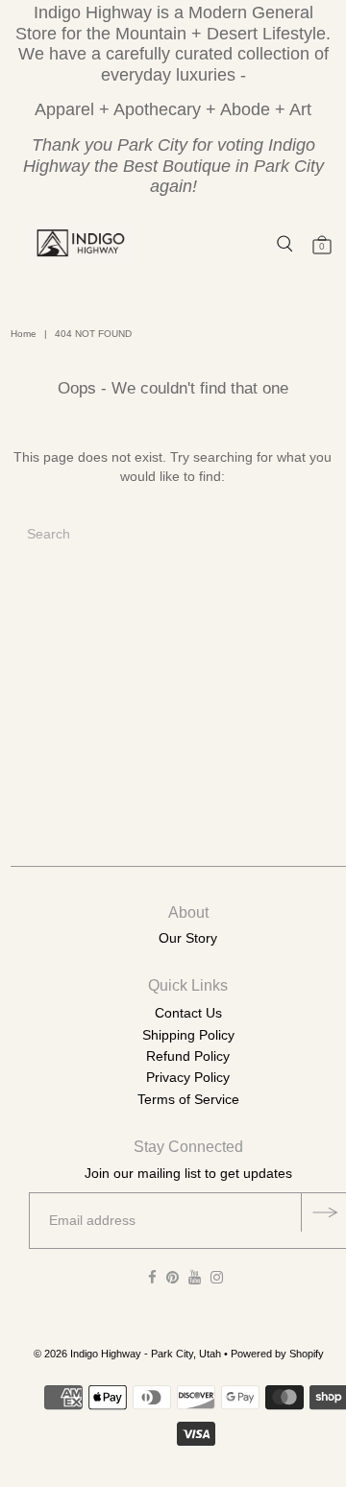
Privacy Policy (188, 1077)
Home (24, 333)
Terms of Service (188, 1099)
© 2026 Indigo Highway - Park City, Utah (127, 1353)
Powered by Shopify (277, 1353)
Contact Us (188, 1012)
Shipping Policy (188, 1035)
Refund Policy (188, 1056)
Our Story (188, 938)
